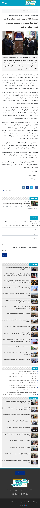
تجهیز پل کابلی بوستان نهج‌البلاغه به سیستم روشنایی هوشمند (23, 390)
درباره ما (9, 490)
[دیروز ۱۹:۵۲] (34, 328)
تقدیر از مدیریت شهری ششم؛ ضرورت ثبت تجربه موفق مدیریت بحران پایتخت (19, 395)
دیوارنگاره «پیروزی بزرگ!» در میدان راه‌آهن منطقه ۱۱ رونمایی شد (22, 385)
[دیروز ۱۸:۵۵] (34, 315)
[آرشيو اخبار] (13, 494)
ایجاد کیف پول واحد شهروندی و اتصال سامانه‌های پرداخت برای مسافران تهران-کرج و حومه (17, 301)
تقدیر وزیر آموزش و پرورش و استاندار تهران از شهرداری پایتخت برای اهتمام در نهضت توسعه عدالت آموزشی (16, 340)
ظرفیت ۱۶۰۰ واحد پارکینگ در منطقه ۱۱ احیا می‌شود (18, 313)
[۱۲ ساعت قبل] (34, 308)
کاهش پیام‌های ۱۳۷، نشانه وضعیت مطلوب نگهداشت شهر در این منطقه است (16, 461)
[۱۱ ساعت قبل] (34, 295)
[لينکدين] (27, 494)
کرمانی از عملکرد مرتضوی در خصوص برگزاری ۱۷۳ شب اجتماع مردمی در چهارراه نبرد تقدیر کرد (16, 408)
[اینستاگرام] (18, 494)
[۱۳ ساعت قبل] (34, 301)
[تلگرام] (21, 494)
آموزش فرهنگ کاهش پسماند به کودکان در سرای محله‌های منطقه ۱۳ (16, 415)
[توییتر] (24, 494)
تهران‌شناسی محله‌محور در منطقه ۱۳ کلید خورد (19, 441)
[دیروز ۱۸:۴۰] (34, 269)
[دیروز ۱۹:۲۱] (34, 282)
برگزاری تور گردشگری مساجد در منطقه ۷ (27, 371)
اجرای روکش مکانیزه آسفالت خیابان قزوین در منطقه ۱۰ (24, 383)
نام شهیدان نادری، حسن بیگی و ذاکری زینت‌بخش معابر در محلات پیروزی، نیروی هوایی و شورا (20, 23)
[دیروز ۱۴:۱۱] (34, 288)
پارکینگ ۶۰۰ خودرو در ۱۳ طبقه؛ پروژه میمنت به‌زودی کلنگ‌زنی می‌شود (21, 374)
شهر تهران (18, 502)
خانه (31, 490)
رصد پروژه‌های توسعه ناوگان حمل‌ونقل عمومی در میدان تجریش (22, 380)
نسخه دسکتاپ (20, 473)
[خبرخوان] (16, 494)
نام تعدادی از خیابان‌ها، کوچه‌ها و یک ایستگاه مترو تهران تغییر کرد (16, 294)
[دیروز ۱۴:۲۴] (34, 341)
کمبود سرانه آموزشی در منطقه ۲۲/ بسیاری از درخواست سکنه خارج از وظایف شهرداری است (16, 307)
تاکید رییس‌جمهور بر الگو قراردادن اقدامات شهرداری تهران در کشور (16, 288)
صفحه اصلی (34, 11)
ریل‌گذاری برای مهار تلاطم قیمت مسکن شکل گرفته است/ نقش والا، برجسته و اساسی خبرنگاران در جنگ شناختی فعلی (16, 274)
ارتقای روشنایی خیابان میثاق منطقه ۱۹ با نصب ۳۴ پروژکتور (23, 387)
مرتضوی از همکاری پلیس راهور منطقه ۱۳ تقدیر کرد (18, 421)
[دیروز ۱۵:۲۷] (34, 275)
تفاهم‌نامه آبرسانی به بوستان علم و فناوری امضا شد (18, 427)
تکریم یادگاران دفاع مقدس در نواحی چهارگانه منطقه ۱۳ (17, 454)
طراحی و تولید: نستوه (18, 505)
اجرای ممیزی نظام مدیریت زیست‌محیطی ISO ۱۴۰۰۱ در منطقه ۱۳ (16, 435)
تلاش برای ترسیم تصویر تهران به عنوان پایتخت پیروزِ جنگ (17, 326)
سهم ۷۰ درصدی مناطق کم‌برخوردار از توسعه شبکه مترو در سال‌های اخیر (17, 353)
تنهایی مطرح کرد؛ (26, 202)
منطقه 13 (23, 11)
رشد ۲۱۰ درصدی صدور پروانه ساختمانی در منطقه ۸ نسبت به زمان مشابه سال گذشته (16, 204)
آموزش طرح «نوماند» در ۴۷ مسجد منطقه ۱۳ (20, 447)
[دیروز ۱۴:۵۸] (34, 354)
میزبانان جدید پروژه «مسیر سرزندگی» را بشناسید (19, 346)
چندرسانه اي (24, 490)
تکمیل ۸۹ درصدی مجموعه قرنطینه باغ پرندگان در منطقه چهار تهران (21, 392)
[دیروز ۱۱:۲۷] (34, 361)
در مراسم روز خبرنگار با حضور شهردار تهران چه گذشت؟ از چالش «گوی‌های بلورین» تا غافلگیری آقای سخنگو (17, 281)
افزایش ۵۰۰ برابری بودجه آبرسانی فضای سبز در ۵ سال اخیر (17, 359)
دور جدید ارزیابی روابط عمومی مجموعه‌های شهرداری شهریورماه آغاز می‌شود (18, 268)
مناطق (28, 11)
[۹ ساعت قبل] (34, 347)
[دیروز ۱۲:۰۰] (34, 321)
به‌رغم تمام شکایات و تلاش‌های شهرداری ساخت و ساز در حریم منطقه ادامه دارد (17, 334)
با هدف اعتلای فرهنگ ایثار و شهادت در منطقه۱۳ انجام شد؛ (23, 15)
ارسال (4, 255)
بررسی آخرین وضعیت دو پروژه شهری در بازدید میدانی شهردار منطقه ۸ (16, 320)
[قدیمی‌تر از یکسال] (34, 203)
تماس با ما (16, 490)
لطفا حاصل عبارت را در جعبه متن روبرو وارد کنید (25, 247)
